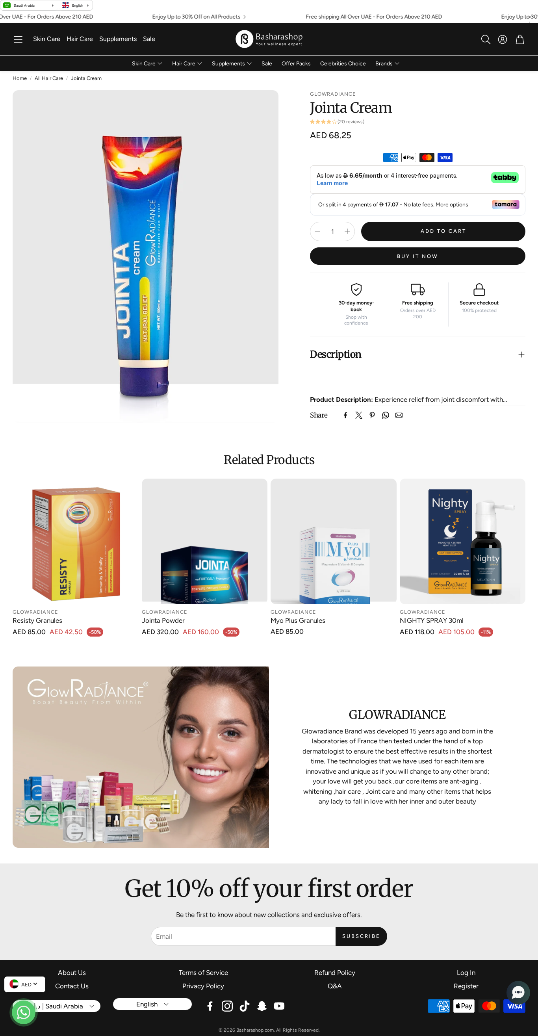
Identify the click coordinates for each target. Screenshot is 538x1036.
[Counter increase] (347, 231)
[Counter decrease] (317, 231)
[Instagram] (227, 1006)
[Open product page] (76, 542)
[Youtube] (279, 1006)
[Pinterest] (372, 415)
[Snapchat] (261, 1006)
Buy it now (417, 256)
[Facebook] (345, 415)
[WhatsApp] (385, 415)
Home (20, 78)
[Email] (399, 415)
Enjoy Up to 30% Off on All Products (164, 17)
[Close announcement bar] (530, 17)
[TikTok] (244, 1006)
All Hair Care (49, 78)
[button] (18, 39)
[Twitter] (358, 415)
